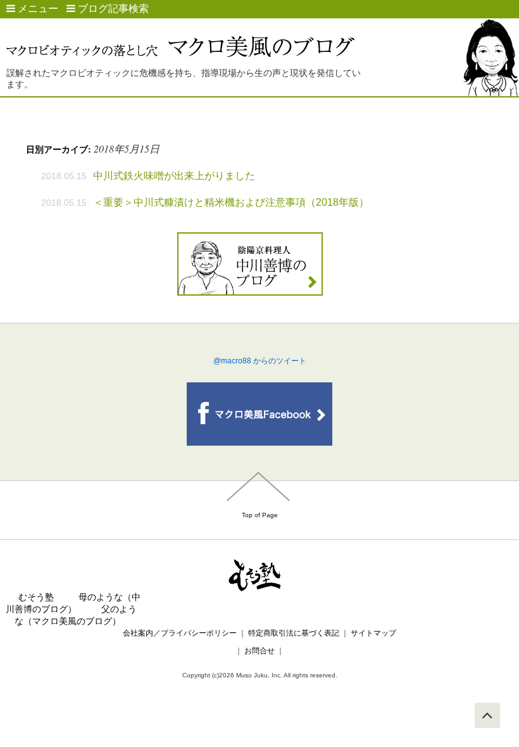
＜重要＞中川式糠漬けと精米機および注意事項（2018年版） (231, 202)
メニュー (36, 8)
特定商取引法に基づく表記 (293, 633)
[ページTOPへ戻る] (487, 715)
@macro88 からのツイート (259, 360)
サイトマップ (373, 633)
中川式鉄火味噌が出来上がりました (174, 175)
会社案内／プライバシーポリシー (180, 633)
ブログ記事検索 (112, 8)
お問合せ (259, 650)
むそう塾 (36, 597)
